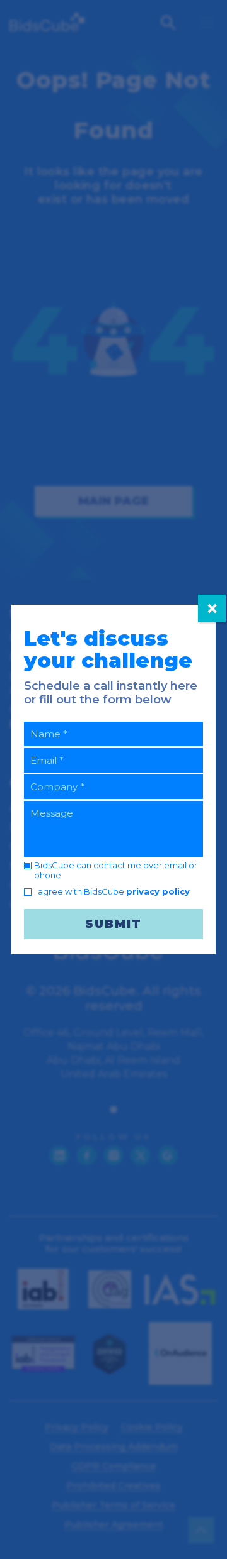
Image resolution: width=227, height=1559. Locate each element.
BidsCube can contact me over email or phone (115, 870)
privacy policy (158, 891)
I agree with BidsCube (112, 891)
